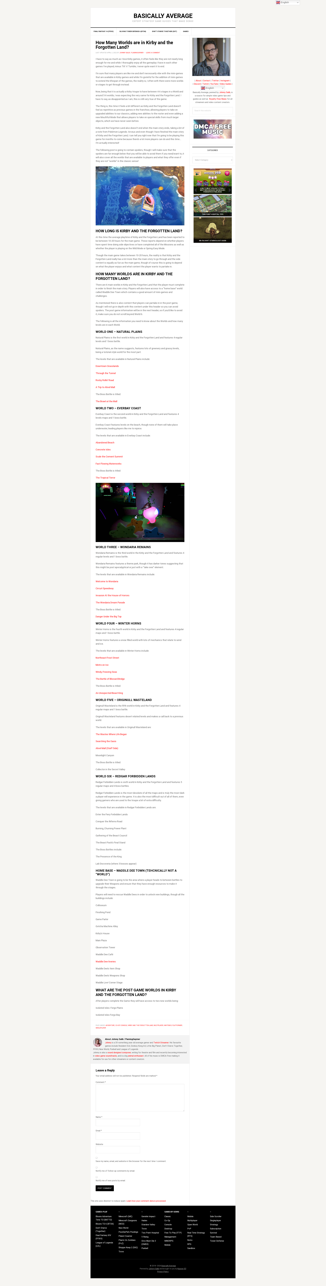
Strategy (214, 1224)
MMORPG (168, 1241)
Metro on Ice (102, 665)
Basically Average (163, 15)
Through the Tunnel (106, 373)
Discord (197, 84)
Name (99, 1117)
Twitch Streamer (161, 1042)
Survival (213, 1233)
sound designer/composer (119, 1052)
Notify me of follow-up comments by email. (115, 1171)
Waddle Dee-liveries (106, 961)
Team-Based (215, 1237)
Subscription (215, 1228)
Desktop (168, 1228)
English (209, 88)
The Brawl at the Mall (106, 401)
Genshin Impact (148, 1216)
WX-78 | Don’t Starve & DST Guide (212, 241)
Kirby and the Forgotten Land (140, 1025)
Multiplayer (158, 1025)
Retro (189, 1240)
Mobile (167, 1245)
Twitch (205, 84)
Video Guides (225, 84)
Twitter (215, 80)
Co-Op (117, 1025)
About (198, 80)
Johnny (108, 1042)
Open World (192, 1224)
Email (99, 1130)
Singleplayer (101, 1028)
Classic (167, 1216)
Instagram (224, 80)
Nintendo (168, 1025)
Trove (121, 1251)
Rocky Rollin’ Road (105, 380)
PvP (189, 1228)
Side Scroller (215, 1216)
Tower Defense (217, 1241)
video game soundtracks (106, 1056)
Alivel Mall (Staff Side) (107, 748)
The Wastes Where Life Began (111, 734)
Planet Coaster (125, 1236)
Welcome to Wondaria (107, 581)
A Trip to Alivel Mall (105, 387)
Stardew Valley (148, 1224)
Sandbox (191, 1248)
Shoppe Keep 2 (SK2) (128, 1247)
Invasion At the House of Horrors (112, 595)
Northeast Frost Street (107, 657)
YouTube (214, 84)
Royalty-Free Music (218, 99)
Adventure (110, 1025)
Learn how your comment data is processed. (146, 1201)
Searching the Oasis (106, 741)
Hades (144, 1220)
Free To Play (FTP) (173, 1233)
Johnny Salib (224, 92)
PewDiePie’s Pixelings (128, 1232)
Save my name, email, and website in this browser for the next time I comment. (131, 1161)
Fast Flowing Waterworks (108, 463)
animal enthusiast (136, 1056)
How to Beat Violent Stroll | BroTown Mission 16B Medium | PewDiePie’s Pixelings (212, 190)
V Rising (144, 1237)
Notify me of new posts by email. (110, 1180)
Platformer (177, 1025)
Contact (206, 80)
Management (170, 1237)
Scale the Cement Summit (109, 456)
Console (123, 1025)
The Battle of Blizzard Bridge (110, 679)
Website (99, 1144)
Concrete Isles (103, 449)
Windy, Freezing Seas (106, 672)
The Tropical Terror (105, 477)
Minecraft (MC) (125, 1216)
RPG (189, 1244)
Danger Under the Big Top (108, 616)
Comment (101, 1082)
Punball (144, 1248)
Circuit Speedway (105, 588)
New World (123, 1228)
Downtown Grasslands (107, 366)
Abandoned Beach (105, 442)
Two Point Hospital (150, 1233)
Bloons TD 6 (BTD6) (105, 1224)
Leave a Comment (153, 53)
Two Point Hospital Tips (212, 214)
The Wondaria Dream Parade (110, 602)
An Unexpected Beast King (109, 693)
